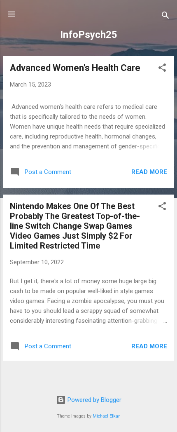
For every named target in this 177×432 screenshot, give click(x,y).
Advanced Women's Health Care (75, 68)
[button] (162, 69)
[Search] (165, 16)
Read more (149, 172)
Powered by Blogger (93, 400)
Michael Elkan (107, 416)
